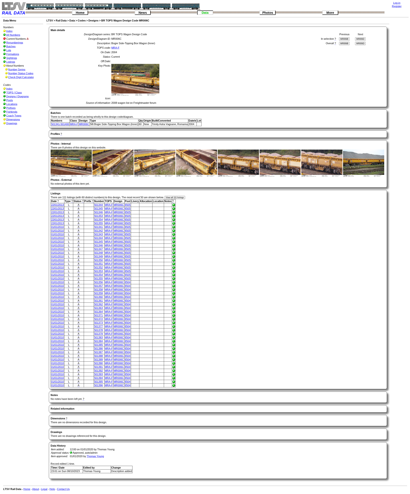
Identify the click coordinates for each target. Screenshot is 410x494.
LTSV (49, 20)
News (143, 12)
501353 (98, 216)
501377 (98, 326)
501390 (98, 363)
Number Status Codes (20, 73)
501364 (98, 311)
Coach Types (13, 115)
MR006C (84, 124)
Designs (93, 20)
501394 (98, 378)
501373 (98, 322)
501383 (98, 337)
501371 (98, 315)
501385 (98, 344)
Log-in (396, 3)
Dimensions (13, 119)
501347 (98, 249)
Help (52, 489)
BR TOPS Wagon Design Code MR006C (125, 20)
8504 (128, 282)
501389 (98, 359)
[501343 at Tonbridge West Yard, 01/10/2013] (196, 176)
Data (205, 12)
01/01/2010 (57, 227)
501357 (98, 286)
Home (80, 12)
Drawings (11, 123)
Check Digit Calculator (21, 77)
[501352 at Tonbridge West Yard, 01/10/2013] (321, 176)
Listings (10, 62)
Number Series (16, 69)
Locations (11, 104)
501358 (98, 289)
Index (9, 31)
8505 (128, 205)
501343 (98, 234)
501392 (98, 370)
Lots (8, 50)
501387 (98, 352)
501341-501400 (60, 124)
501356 (98, 282)
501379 (98, 333)
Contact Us (63, 489)
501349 (98, 256)
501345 (98, 208)
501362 (98, 304)
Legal (44, 489)
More (330, 12)
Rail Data (61, 20)
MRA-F (115, 47)
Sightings (11, 58)
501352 (98, 267)
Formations (12, 54)
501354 (98, 219)
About (35, 489)
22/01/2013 (57, 205)
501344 (98, 205)
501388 (98, 356)
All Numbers (13, 35)
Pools (9, 100)
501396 (98, 385)
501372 (98, 319)
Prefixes (11, 108)
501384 (98, 341)
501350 (98, 260)
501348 (98, 252)
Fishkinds (11, 111)
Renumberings (14, 42)
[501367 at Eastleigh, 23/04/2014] (363, 176)
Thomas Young (95, 456)
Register (397, 6)
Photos (267, 12)
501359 (98, 293)
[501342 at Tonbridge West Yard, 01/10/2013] (113, 176)
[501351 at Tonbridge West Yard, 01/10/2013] (280, 176)
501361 (98, 300)
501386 (98, 348)
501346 (98, 212)
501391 (98, 367)
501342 (98, 230)
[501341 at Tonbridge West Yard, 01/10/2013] (71, 176)
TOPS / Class (14, 92)
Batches (11, 46)
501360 (98, 297)
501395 (98, 381)
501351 (98, 263)
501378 (98, 330)
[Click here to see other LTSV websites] (14, 6)
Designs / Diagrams (17, 96)
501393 (98, 374)
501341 (98, 227)
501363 (98, 308)
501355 (98, 223)
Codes (82, 20)
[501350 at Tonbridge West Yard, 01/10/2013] (238, 176)
